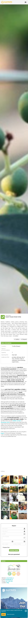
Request (24, 339)
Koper (2, 433)
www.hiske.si (10, 578)
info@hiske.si (9, 579)
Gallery (17, 339)
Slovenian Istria (5, 422)
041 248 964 (9, 581)
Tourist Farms (8, 315)
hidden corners (16, 420)
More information (10, 614)
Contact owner (14, 550)
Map (8, 582)
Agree (3, 614)
